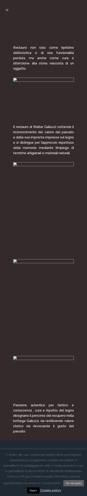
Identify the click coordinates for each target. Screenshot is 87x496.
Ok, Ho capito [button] (74, 483)
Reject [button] (33, 490)
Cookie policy (50, 490)
